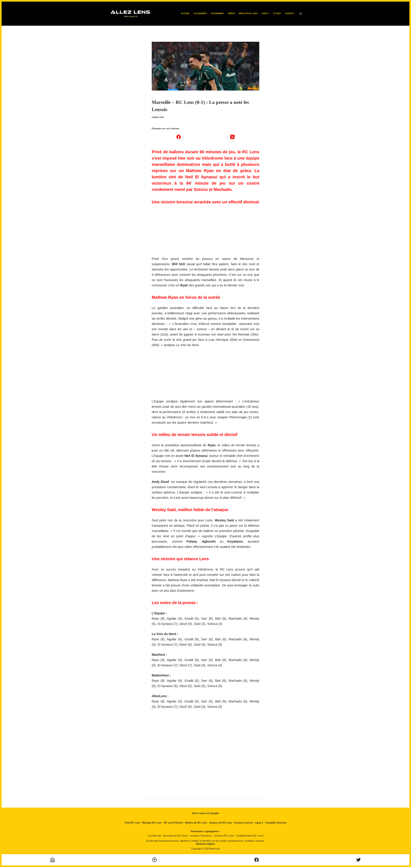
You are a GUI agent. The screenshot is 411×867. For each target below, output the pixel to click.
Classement (200, 13)
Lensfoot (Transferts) (201, 835)
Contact (289, 13)
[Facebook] (179, 137)
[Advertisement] (205, 228)
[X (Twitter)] (232, 137)
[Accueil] (52, 859)
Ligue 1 (265, 13)
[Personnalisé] (256, 859)
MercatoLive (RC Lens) (175, 835)
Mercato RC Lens (248, 13)
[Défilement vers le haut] (154, 859)
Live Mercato (155, 835)
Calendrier (217, 13)
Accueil (185, 13)
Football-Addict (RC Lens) (249, 835)
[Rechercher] (300, 14)
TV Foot (277, 13)
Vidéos (231, 13)
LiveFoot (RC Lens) (224, 835)
